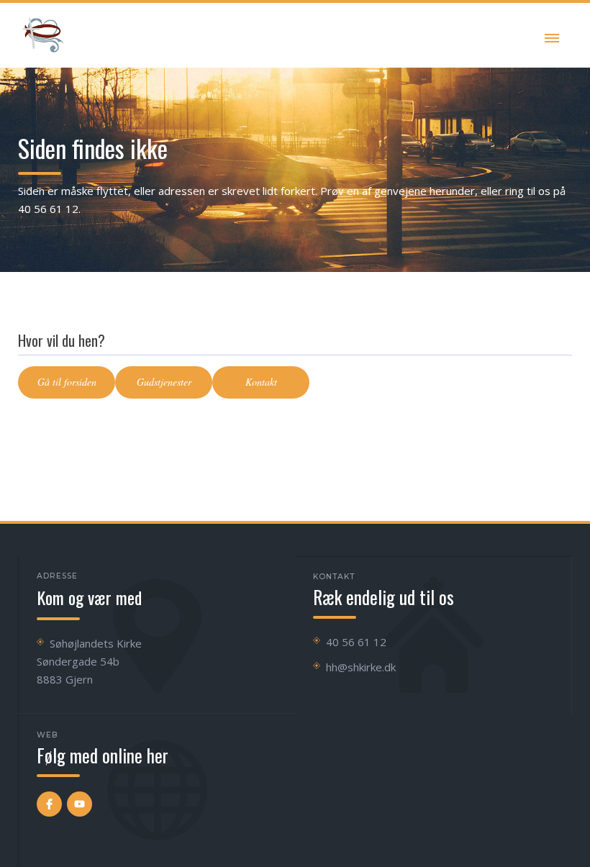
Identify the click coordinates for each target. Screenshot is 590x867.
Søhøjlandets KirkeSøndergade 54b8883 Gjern (89, 661)
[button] (552, 35)
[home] (43, 35)
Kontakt (261, 382)
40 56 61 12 (356, 642)
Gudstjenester (164, 382)
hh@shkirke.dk (361, 667)
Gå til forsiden (66, 382)
